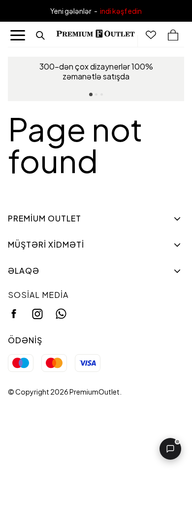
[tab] (91, 94)
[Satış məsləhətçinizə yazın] (170, 449)
